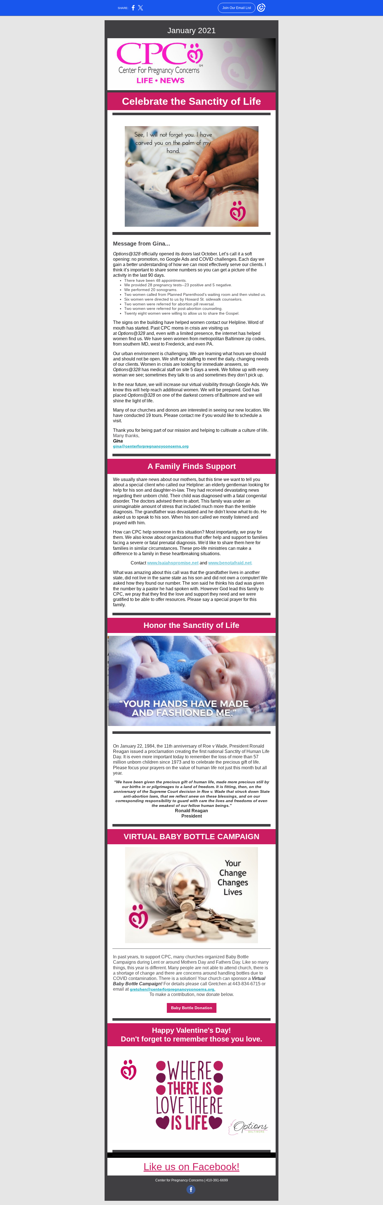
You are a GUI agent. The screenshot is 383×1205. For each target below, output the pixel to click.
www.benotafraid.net (230, 562)
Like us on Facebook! (191, 1166)
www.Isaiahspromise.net (173, 562)
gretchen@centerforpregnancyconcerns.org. (172, 989)
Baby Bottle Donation (191, 1008)
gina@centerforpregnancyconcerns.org (151, 446)
